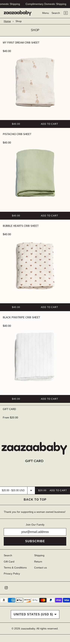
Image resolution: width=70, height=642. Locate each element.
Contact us (40, 567)
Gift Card (9, 561)
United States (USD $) (33, 614)
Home (7, 21)
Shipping (39, 555)
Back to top (35, 499)
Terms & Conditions (15, 567)
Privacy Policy (12, 573)
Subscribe (35, 541)
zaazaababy (28, 628)
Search (56, 12)
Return (38, 561)
